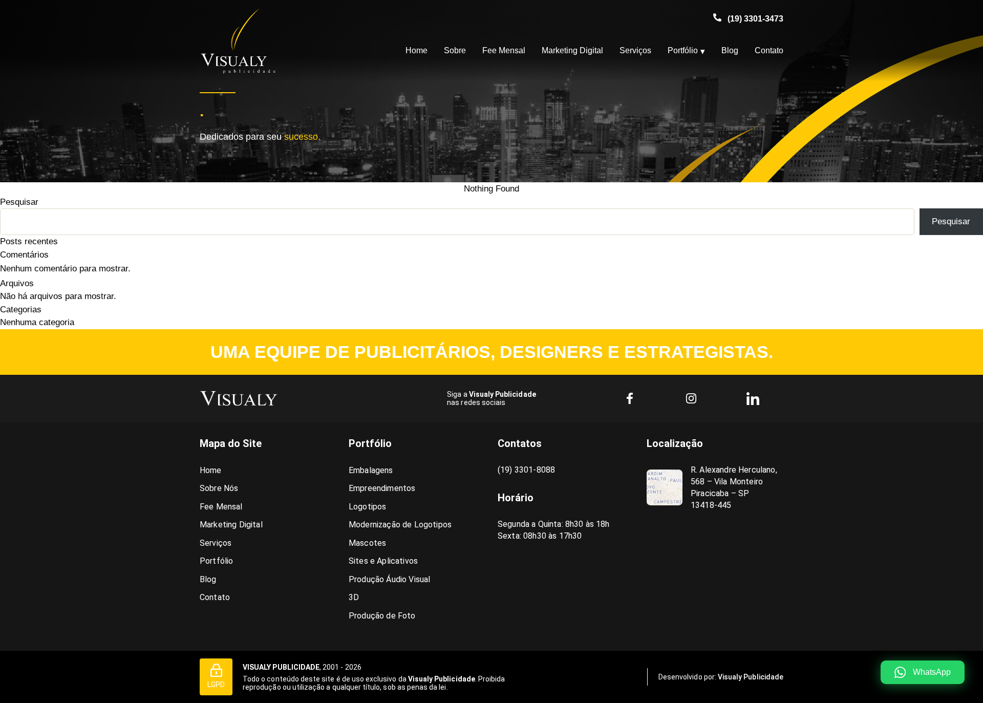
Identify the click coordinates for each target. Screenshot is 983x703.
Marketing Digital (572, 50)
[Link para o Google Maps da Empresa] (664, 487)
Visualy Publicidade (750, 677)
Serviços (635, 50)
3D (354, 597)
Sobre (455, 50)
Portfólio (683, 50)
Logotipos (367, 507)
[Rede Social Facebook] (629, 398)
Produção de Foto (382, 616)
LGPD (216, 684)
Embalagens (371, 470)
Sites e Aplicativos (383, 561)
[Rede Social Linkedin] (752, 398)
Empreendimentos (382, 488)
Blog (729, 50)
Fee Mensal (503, 50)
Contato (769, 50)
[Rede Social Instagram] (691, 398)
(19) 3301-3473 (755, 18)
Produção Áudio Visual (389, 579)
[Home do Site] (238, 398)
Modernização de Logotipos (400, 524)
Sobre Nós (219, 488)
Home (416, 50)
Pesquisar (19, 202)
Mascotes (367, 543)
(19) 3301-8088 (526, 470)
